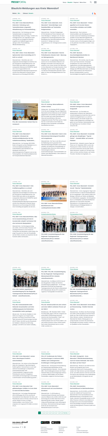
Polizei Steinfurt (45, 102)
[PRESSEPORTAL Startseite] (18, 2)
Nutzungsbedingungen (47, 429)
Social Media (44, 432)
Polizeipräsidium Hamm (76, 214)
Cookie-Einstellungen (82, 430)
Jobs (77, 429)
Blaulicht (70, 2)
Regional (76, 2)
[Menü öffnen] (95, 2)
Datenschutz (44, 430)
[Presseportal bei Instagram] (24, 427)
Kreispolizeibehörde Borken (48, 214)
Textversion (62, 430)
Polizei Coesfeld (16, 269)
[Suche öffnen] (91, 2)
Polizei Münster (16, 102)
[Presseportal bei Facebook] (20, 427)
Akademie (61, 429)
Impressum (44, 427)
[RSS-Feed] (95, 13)
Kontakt (78, 427)
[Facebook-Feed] (92, 13)
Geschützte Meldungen (82, 432)
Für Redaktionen (63, 427)
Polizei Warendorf (17, 20)
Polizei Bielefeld (45, 302)
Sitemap (61, 432)
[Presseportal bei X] (22, 427)
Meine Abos (83, 2)
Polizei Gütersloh (45, 353)
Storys (64, 2)
